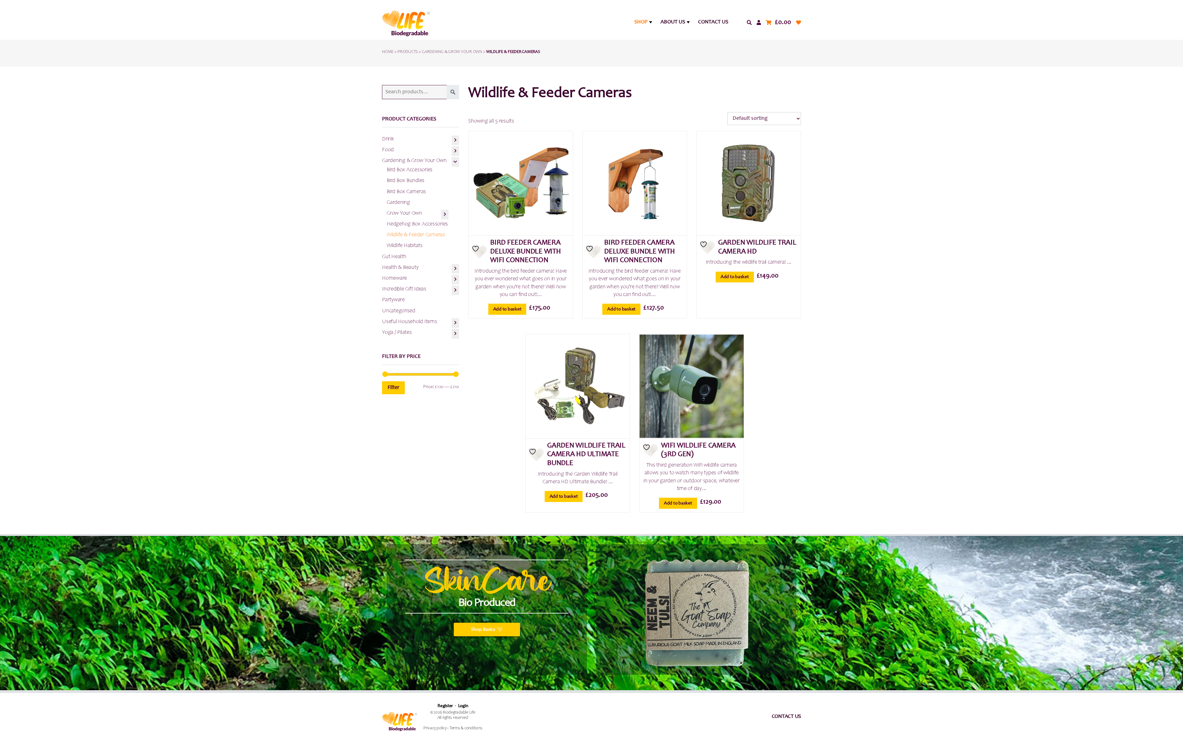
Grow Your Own (404, 213)
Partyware (393, 300)
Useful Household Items (409, 322)
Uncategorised (398, 311)
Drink (388, 139)
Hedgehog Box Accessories (417, 224)
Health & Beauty (400, 267)
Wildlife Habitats (405, 246)
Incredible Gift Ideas (404, 289)
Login (463, 706)
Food (388, 150)
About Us (673, 22)
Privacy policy (435, 728)
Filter (393, 388)
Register (445, 706)
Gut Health (394, 257)
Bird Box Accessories (410, 170)
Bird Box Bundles (406, 181)
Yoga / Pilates (397, 332)
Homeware (394, 278)
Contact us (786, 716)
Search (453, 92)
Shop (641, 22)
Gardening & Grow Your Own (414, 161)
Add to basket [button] (507, 309)
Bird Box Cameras (406, 192)
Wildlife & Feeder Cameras (416, 235)
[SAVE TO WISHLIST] (479, 252)
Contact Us (713, 22)
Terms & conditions (465, 728)
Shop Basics (483, 629)
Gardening (398, 202)
